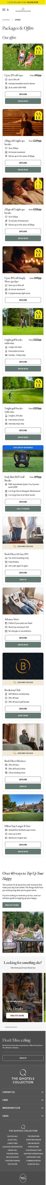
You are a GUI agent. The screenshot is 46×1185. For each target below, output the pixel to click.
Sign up (23, 1058)
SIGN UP (23, 579)
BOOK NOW (23, 101)
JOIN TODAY (23, 715)
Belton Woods (12, 1157)
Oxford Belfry (33, 1143)
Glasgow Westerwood (12, 1147)
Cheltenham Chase (33, 1150)
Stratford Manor (33, 1140)
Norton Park (33, 1147)
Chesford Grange (12, 1161)
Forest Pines (12, 1143)
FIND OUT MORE (12, 905)
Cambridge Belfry (33, 1161)
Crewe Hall (12, 1150)
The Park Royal (12, 1154)
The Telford (12, 1164)
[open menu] (3, 10)
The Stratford (33, 1136)
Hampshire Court (33, 1157)
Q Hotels (6, 20)
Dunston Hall (33, 1164)
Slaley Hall (12, 1140)
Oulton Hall (12, 1136)
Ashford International (33, 1154)
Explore (23, 94)
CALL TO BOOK (23, 509)
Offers (17, 20)
